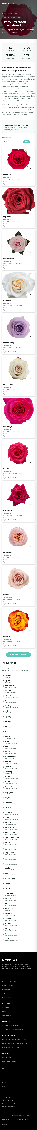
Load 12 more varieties (18, 655)
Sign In (4, 1083)
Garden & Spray (7, 986)
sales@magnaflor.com (9, 1097)
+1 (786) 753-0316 (7, 1101)
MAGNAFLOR (8, 3)
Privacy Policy (6, 1119)
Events (4, 1011)
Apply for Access (7, 1079)
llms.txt (27, 1119)
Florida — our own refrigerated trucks (14, 1039)
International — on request (10, 1047)
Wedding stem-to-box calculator (13, 1029)
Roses (4, 668)
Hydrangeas (6, 990)
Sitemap (4, 1124)
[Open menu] (33, 4)
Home (4, 13)
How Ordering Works (9, 1061)
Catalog (9, 13)
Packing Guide (7, 1065)
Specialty (5, 993)
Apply (26, 142)
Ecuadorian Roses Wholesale (11, 982)
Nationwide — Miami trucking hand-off (14, 1043)
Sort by (4, 142)
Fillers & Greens (7, 997)
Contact (4, 1087)
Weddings (5, 1007)
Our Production (7, 1057)
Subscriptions (6, 1015)
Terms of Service (18, 1119)
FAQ (3, 1069)
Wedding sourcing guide (10, 1025)
